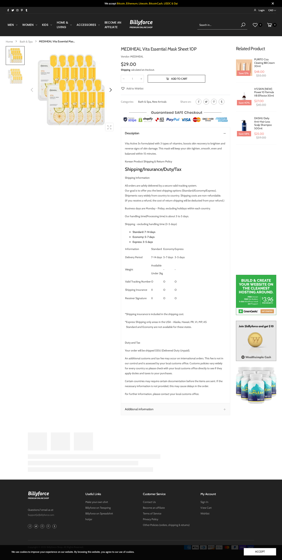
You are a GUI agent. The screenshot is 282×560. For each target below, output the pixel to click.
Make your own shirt (96, 502)
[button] (110, 90)
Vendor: (125, 56)
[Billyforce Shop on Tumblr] (26, 10)
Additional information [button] (139, 409)
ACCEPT (260, 551)
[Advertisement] (256, 211)
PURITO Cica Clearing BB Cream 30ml (264, 63)
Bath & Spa (144, 101)
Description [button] (132, 133)
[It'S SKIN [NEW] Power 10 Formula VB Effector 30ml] (244, 97)
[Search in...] (243, 25)
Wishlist (204, 513)
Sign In (204, 502)
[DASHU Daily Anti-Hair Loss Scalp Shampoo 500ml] (244, 128)
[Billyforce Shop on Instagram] (17, 10)
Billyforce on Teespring (98, 507)
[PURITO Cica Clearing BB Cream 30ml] (244, 68)
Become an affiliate (154, 507)
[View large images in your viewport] (109, 127)
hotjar (88, 519)
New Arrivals (159, 101)
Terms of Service (152, 513)
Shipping (125, 69)
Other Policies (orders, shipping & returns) (166, 525)
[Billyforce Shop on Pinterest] (22, 10)
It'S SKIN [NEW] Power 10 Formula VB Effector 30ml (264, 92)
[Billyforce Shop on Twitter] (12, 10)
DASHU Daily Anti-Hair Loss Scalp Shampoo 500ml (263, 123)
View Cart (206, 507)
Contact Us (149, 502)
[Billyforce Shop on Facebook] (8, 10)
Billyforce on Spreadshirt (99, 513)
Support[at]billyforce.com (41, 514)
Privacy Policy (150, 519)
